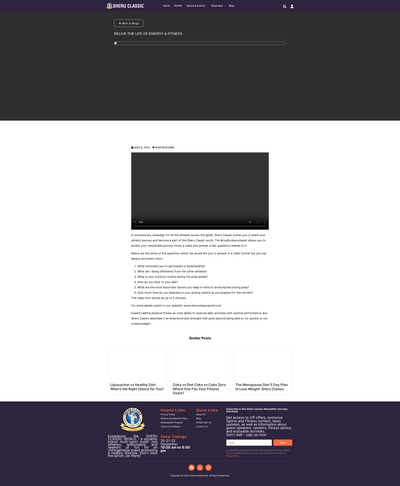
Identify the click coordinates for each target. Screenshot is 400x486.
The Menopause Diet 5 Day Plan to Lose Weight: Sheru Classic (261, 387)
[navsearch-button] (285, 6)
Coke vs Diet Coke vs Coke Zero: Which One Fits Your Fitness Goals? (199, 389)
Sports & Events (196, 5)
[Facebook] (191, 467)
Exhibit (178, 5)
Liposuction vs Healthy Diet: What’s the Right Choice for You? (137, 387)
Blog (231, 5)
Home (166, 5)
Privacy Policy (232, 456)
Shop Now (217, 5)
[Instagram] (208, 467)
